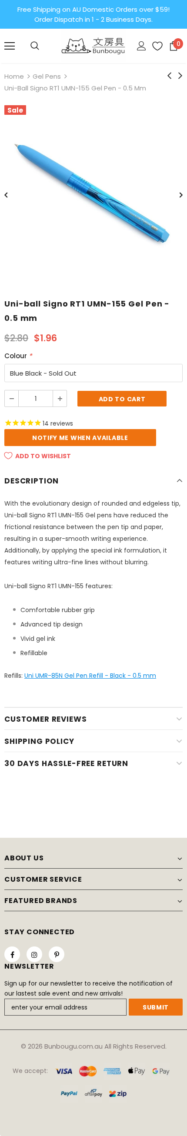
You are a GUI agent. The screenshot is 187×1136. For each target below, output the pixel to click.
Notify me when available (80, 437)
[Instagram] (34, 954)
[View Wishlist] (154, 46)
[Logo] (93, 45)
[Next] (175, 194)
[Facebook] (12, 954)
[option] (93, 194)
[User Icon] (141, 45)
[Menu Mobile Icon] (9, 46)
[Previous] (12, 194)
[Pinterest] (56, 954)
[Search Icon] (34, 46)
